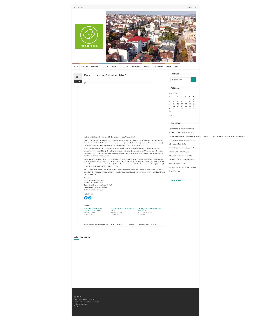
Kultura (94, 67)
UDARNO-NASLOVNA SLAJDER (119, 224)
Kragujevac (158, 67)
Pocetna (189, 7)
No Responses (144, 224)
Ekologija (136, 67)
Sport (114, 67)
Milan (154, 224)
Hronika (147, 67)
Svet (176, 67)
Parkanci (105, 67)
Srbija (168, 67)
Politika (84, 67)
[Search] (193, 79)
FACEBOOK (176, 181)
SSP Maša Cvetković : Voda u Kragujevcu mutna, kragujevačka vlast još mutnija (181, 159)
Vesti (76, 67)
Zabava (124, 67)
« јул (170, 115)
